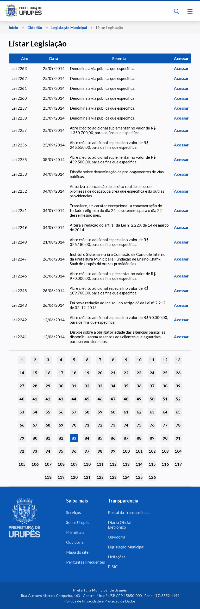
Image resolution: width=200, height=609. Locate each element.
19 (87, 372)
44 (74, 399)
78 (178, 425)
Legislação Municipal (69, 27)
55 (48, 412)
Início (13, 27)
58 (87, 412)
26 (178, 372)
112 (113, 464)
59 (100, 412)
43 (61, 399)
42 (48, 399)
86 (113, 438)
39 (178, 385)
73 (113, 425)
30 (61, 385)
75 (139, 425)
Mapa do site (77, 552)
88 (139, 438)
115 (152, 464)
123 (113, 477)
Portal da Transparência (128, 512)
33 (100, 385)
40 (22, 399)
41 (35, 399)
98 (100, 451)
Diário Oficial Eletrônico (119, 524)
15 (35, 372)
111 (100, 464)
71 (87, 425)
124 (126, 477)
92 (22, 451)
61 (126, 412)
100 (126, 451)
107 (48, 464)
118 (48, 477)
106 (35, 464)
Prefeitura (75, 532)
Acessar (181, 68)
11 (152, 359)
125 (139, 477)
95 (61, 451)
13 (178, 359)
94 (48, 451)
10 (139, 359)
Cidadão (34, 27)
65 (178, 412)
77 (165, 425)
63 (152, 412)
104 (178, 451)
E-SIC (113, 566)
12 (165, 359)
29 (48, 385)
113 (126, 464)
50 (152, 399)
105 (22, 464)
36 (139, 385)
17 (61, 372)
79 (22, 438)
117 (178, 464)
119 (61, 477)
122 (100, 477)
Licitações (117, 556)
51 (165, 399)
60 (113, 412)
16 (48, 372)
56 (61, 412)
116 (165, 464)
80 (35, 438)
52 (178, 399)
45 (87, 399)
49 (139, 399)
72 (100, 425)
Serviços (73, 512)
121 (87, 477)
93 (35, 451)
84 (87, 438)
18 (74, 372)
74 (126, 425)
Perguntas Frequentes (85, 562)
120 (74, 477)
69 (61, 425)
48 (126, 399)
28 (35, 385)
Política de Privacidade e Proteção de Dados (100, 601)
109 (74, 464)
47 (113, 399)
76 (152, 425)
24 (152, 372)
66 (22, 425)
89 (152, 438)
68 (48, 425)
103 (165, 451)
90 (165, 438)
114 (139, 464)
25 (165, 372)
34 (113, 385)
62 (139, 412)
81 (48, 438)
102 (152, 451)
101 (139, 451)
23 (139, 372)
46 (100, 399)
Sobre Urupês (77, 522)
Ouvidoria (75, 542)
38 (165, 385)
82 (61, 438)
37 (152, 385)
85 (100, 438)
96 (74, 451)
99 (113, 451)
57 (74, 412)
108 (61, 464)
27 (22, 385)
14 (22, 372)
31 (74, 385)
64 (165, 412)
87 (126, 438)
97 (87, 451)
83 (74, 438)
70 (74, 425)
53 (22, 412)
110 (87, 464)
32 (87, 385)
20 (100, 372)
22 (126, 372)
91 (178, 438)
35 (126, 385)
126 (152, 477)
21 (113, 372)
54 (35, 412)
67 (35, 425)
